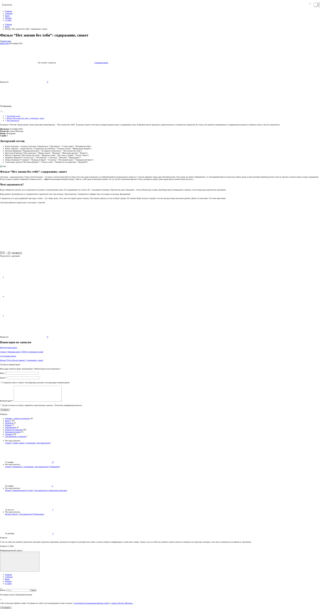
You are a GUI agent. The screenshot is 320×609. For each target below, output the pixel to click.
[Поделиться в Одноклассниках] (23, 316)
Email (3, 378)
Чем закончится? (13, 121)
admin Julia (4, 43)
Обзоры (8, 425)
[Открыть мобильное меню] (319, 4)
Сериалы (9, 434)
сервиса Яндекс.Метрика (121, 603)
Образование (10, 427)
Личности (9, 423)
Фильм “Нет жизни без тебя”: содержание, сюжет (25, 118)
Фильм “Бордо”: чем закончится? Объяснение (24, 514)
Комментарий (6, 401)
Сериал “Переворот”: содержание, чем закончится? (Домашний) (32, 467)
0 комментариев (101, 63)
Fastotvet (7, 4)
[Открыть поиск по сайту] (315, 4)
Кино (7, 421)
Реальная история (12, 432)
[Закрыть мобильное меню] (1, 588)
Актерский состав (13, 116)
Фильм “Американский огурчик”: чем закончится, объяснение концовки (36, 490)
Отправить (5, 410)
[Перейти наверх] (20, 562)
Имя (2, 373)
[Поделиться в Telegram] (23, 296)
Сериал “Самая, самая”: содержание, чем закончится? (27, 443)
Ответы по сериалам (13, 430)
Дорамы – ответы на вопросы (17, 418)
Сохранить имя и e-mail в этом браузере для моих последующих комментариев (36, 383)
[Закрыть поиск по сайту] (1, 599)
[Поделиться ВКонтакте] (23, 277)
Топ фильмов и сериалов (15, 436)
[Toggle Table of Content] (2, 112)
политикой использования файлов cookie (91, 603)
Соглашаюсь (6, 608)
